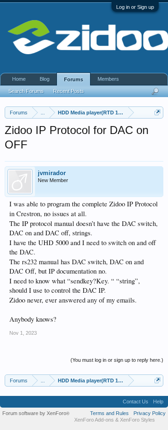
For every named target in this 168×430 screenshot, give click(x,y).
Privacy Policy (149, 413)
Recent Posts (68, 91)
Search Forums (26, 91)
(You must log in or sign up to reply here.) (116, 360)
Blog (44, 79)
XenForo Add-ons (94, 420)
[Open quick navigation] (157, 112)
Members (108, 79)
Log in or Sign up (135, 7)
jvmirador (52, 172)
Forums (73, 79)
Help (158, 401)
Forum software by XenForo (36, 413)
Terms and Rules (109, 413)
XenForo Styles (137, 420)
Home (19, 79)
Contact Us (135, 401)
